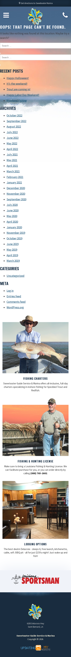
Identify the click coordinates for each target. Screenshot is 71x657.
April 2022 (12, 149)
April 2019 (12, 255)
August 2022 (14, 126)
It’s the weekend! (17, 84)
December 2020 (16, 188)
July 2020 (12, 205)
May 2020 (12, 216)
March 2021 (13, 171)
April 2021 (12, 166)
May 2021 (12, 160)
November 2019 (16, 233)
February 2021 (15, 177)
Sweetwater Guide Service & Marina (35, 17)
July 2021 (12, 154)
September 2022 (16, 121)
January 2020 (14, 227)
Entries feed (14, 296)
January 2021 (14, 182)
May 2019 (12, 249)
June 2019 (12, 244)
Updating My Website (35, 648)
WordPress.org (15, 307)
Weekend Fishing (17, 100)
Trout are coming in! (18, 89)
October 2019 (14, 238)
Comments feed (16, 302)
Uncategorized (15, 276)
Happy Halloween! (18, 78)
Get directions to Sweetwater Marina (35, 3)
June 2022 (12, 138)
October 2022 (14, 115)
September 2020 (16, 199)
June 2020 (12, 210)
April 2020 (12, 222)
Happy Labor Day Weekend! (23, 95)
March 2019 (13, 261)
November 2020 (16, 194)
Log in (10, 291)
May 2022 (12, 143)
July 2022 (12, 132)
